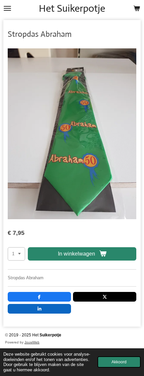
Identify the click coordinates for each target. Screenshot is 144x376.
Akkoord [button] (119, 362)
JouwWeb (32, 342)
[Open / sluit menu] (7, 8)
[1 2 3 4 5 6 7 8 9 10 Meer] (16, 254)
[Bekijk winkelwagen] (136, 8)
